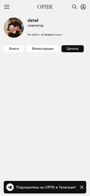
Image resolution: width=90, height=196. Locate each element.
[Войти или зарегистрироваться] (83, 7)
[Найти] (73, 7)
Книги (14, 48)
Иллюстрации (43, 48)
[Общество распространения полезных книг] (45, 7)
